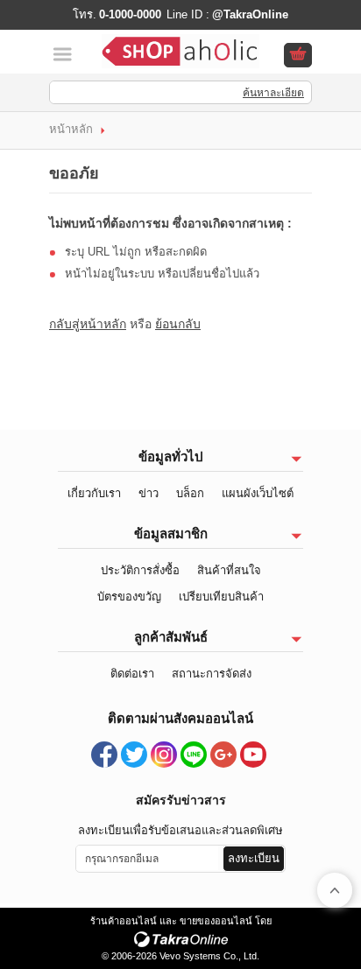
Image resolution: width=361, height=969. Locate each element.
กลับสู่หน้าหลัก (87, 324)
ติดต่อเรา (132, 673)
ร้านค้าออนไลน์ (123, 921)
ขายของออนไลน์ (216, 921)
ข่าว (148, 493)
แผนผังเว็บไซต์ (258, 493)
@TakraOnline (250, 14)
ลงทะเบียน (254, 858)
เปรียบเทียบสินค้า (221, 596)
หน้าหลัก (71, 129)
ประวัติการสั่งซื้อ (140, 570)
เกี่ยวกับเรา (94, 493)
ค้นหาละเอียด (273, 93)
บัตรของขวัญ (129, 596)
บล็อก (190, 493)
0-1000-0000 (130, 14)
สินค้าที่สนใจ (229, 570)
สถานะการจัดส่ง (211, 673)
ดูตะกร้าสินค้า (298, 56)
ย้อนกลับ (178, 324)
